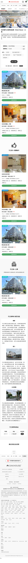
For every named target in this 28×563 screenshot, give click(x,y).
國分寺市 (2, 513)
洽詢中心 (7, 474)
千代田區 (2, 506)
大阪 (2, 536)
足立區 (23, 508)
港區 (10, 506)
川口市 (6, 518)
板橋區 (16, 508)
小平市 (20, 513)
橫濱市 (2, 526)
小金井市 (17, 511)
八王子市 (10, 510)
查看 (22, 433)
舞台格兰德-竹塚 (5, 90)
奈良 (2, 543)
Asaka (10, 519)
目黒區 (9, 507)
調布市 (9, 511)
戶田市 (9, 518)
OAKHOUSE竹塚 (5, 174)
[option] (14, 80)
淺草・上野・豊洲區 (16, 504)
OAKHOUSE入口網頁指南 (7, 469)
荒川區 (12, 508)
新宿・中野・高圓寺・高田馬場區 (7, 503)
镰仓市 (14, 526)
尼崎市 (6, 541)
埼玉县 (2, 516)
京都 (2, 532)
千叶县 (2, 521)
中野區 (25, 507)
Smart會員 (21, 474)
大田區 (13, 507)
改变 (24, 46)
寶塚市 (2, 541)
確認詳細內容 (14, 100)
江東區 (2, 507)
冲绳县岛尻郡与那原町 (5, 552)
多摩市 (12, 513)
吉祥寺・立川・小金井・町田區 (6, 501)
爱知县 (2, 529)
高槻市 (9, 537)
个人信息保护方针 (21, 471)
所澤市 (17, 518)
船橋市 (6, 523)
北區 (9, 508)
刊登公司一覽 (21, 476)
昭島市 (6, 511)
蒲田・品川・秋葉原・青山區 (6, 504)
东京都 (2, 500)
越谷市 (20, 518)
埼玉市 (2, 518)
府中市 (2, 511)
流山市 (9, 523)
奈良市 (2, 544)
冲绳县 (2, 550)
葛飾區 (2, 510)
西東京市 (16, 513)
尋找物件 (3, 8)
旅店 (7, 478)
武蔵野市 (18, 510)
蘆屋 (26, 541)
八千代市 (17, 523)
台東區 (20, 506)
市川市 (2, 523)
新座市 (13, 518)
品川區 (6, 507)
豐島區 (6, 508)
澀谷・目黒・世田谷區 (18, 503)
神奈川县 (2, 525)
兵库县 (2, 539)
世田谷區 (17, 507)
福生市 (24, 513)
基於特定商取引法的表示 (7, 471)
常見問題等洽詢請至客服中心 (15, 460)
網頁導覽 (7, 476)
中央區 (7, 506)
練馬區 (20, 508)
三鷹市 (23, 510)
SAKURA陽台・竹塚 (6, 123)
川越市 (24, 518)
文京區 (17, 506)
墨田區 (24, 506)
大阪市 (2, 537)
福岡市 (2, 548)
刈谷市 (2, 530)
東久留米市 (7, 513)
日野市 (21, 511)
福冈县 (2, 547)
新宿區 (13, 506)
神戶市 (9, 541)
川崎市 (6, 526)
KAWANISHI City (15, 541)
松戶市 (13, 523)
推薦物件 (10, 8)
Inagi (2, 514)
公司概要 (21, 469)
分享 (20, 65)
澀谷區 (21, 507)
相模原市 (10, 526)
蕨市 (7, 519)
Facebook (9, 483)
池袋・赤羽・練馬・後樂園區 (18, 501)
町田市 (13, 511)
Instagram (14, 483)
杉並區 (2, 508)
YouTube (19, 483)
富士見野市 (3, 519)
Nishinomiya (21, 541)
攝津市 (6, 537)
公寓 (16, 8)
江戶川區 (6, 510)
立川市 (15, 510)
